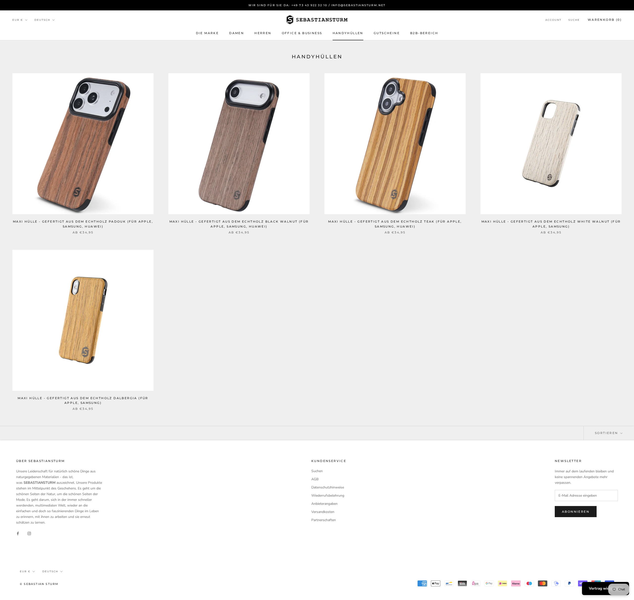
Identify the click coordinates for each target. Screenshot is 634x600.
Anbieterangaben (324, 503)
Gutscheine (387, 33)
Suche (574, 20)
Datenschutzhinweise (327, 487)
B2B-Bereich (424, 33)
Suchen (317, 471)
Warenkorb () (605, 20)
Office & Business (302, 33)
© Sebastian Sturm (39, 584)
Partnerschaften (323, 520)
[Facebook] (18, 533)
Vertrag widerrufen (605, 588)
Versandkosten (322, 511)
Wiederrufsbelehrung (327, 495)
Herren (262, 33)
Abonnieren (575, 511)
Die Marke (207, 33)
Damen (236, 33)
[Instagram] (29, 533)
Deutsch (42, 20)
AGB (314, 479)
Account (553, 20)
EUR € (17, 20)
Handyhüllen (348, 33)
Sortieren (607, 433)
